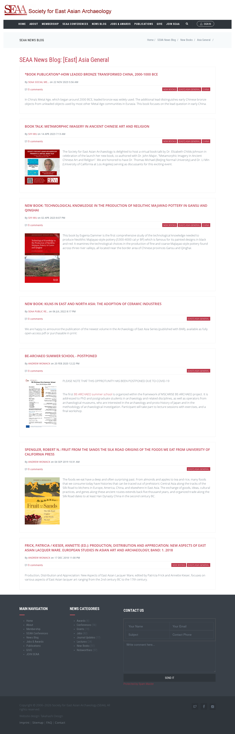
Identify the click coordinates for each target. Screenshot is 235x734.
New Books (169, 89)
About (33, 24)
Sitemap (37, 723)
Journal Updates (86, 637)
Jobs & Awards (120, 24)
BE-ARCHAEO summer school (93, 394)
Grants (80, 629)
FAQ (49, 723)
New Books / (187, 40)
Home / (151, 40)
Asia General (203, 40)
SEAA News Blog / (167, 40)
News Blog (99, 24)
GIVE (160, 24)
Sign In (207, 24)
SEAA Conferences (75, 24)
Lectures (82, 641)
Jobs (79, 633)
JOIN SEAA (173, 24)
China (206, 89)
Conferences (84, 625)
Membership (50, 24)
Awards (81, 620)
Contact (60, 723)
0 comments (35, 89)
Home (22, 24)
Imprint (24, 723)
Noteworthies (84, 650)
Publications (143, 24)
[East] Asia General (189, 89)
